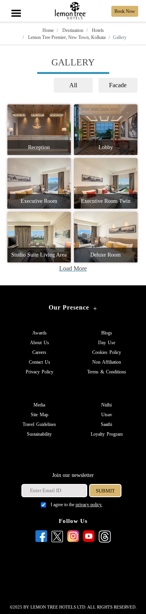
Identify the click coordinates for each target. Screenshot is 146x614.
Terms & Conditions (106, 372)
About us (39, 342)
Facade (118, 85)
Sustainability (39, 434)
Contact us (39, 362)
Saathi (106, 424)
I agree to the (76, 504)
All (73, 85)
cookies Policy (106, 352)
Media (39, 405)
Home (48, 30)
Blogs (106, 333)
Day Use (106, 342)
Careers (39, 352)
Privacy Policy (39, 372)
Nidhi (106, 405)
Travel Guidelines (39, 424)
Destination (72, 30)
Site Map (39, 414)
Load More (73, 268)
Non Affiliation (106, 362)
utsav (106, 414)
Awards (39, 333)
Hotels (97, 30)
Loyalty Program (107, 434)
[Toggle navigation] (15, 5)
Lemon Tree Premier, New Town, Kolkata (66, 37)
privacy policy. (89, 504)
